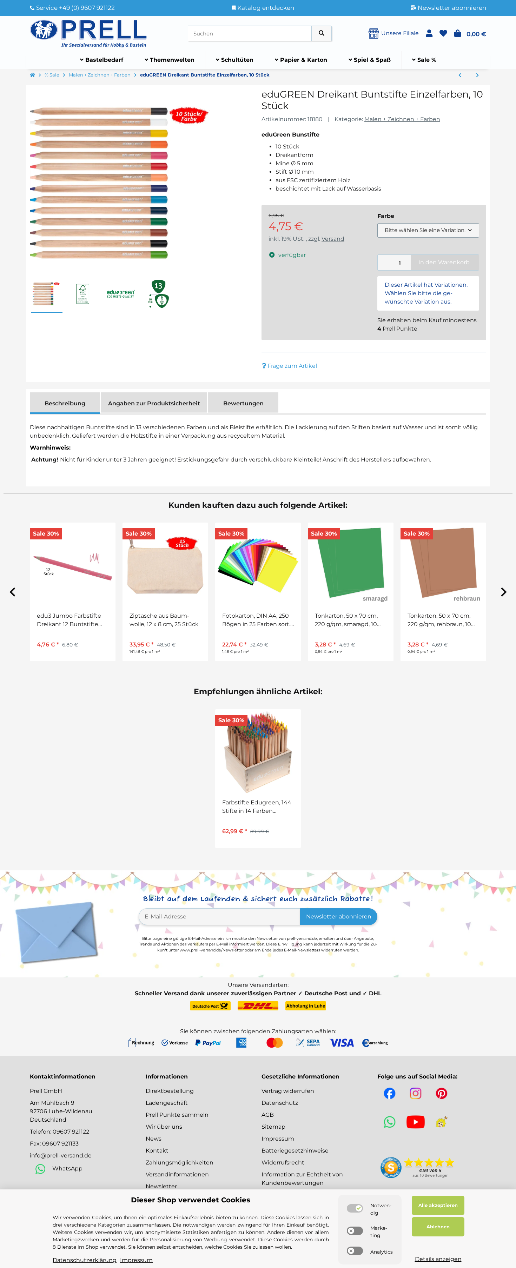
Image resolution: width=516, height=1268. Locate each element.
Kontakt (157, 1150)
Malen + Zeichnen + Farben (402, 119)
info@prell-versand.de (61, 1155)
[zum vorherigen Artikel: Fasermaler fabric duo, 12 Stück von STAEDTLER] (460, 75)
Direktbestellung (170, 1091)
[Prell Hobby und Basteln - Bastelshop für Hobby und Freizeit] (88, 32)
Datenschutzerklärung (85, 1260)
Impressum (278, 1138)
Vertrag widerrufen (288, 1091)
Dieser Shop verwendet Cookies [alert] (190, 1200)
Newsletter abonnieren (338, 916)
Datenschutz (280, 1103)
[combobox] (428, 230)
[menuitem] (102, 60)
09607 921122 (71, 1131)
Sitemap (273, 1126)
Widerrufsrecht (283, 1162)
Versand (333, 238)
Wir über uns (164, 1126)
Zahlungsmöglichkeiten (179, 1162)
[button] (429, 33)
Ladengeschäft (167, 1103)
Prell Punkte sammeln (177, 1114)
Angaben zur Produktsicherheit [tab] (154, 403)
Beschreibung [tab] (65, 403)
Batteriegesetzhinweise (295, 1150)
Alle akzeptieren (438, 1205)
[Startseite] (32, 75)
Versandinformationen (177, 1174)
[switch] (355, 1208)
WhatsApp (67, 1168)
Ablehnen (438, 1226)
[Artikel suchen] (321, 33)
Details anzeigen (438, 1259)
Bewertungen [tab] (243, 403)
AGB (268, 1114)
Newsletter (161, 1186)
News (153, 1138)
